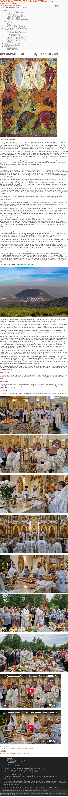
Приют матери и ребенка (18, 19)
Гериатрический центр (17, 16)
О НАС (6, 11)
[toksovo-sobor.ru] (27, 6)
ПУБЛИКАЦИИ (9, 30)
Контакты (8, 46)
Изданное (15, 34)
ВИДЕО (10, 24)
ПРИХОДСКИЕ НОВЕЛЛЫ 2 (17, 40)
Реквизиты (12, 48)
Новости (3, 750)
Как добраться (13, 49)
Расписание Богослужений (16, 28)
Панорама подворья (16, 27)
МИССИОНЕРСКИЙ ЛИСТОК (18, 33)
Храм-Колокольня (15, 15)
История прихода (15, 12)
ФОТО (9, 22)
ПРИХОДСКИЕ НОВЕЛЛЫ (16, 39)
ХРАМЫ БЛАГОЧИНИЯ (12, 45)
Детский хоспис (14, 18)
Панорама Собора (14, 25)
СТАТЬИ (10, 42)
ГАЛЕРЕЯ (7, 21)
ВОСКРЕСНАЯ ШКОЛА (12, 43)
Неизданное (16, 36)
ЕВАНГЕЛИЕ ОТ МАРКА (16, 31)
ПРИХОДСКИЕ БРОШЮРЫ (17, 37)
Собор (9, 13)
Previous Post (16, 747)
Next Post (14, 752)
